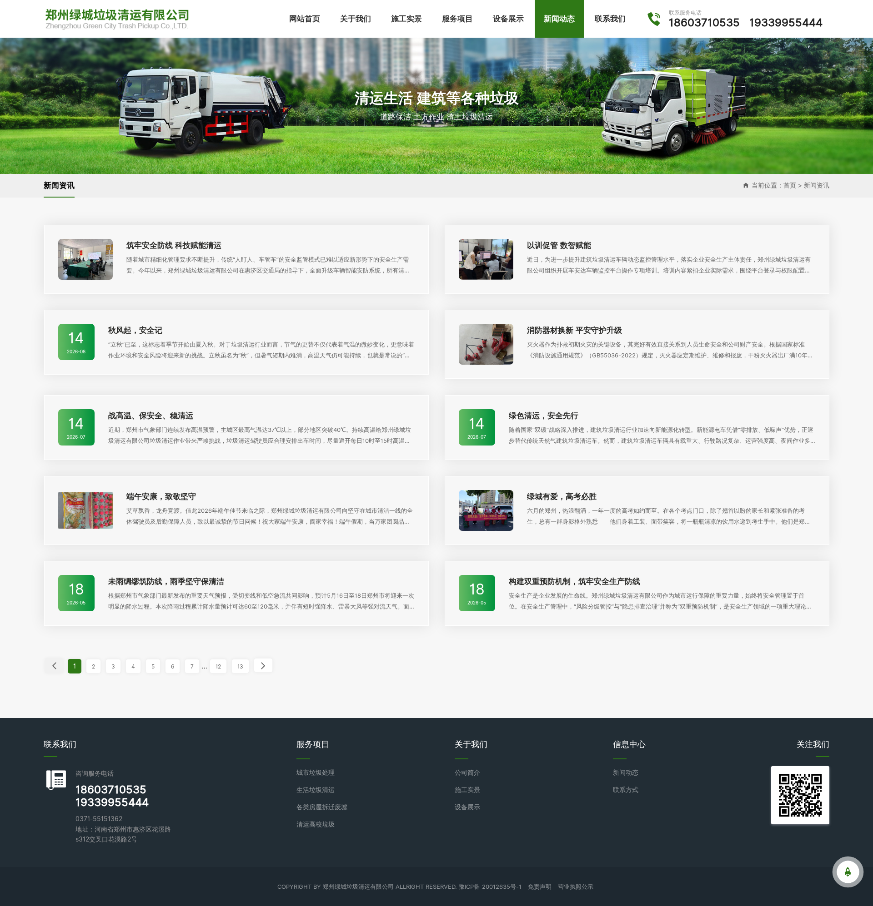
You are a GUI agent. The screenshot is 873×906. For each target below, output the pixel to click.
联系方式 (625, 789)
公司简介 (467, 772)
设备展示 (508, 18)
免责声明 (540, 886)
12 (218, 666)
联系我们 (610, 18)
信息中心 (629, 744)
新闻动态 (559, 18)
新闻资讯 (816, 185)
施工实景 (406, 18)
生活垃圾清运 (315, 789)
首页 (789, 185)
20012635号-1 (502, 886)
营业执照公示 (575, 886)
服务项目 (457, 18)
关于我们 (355, 18)
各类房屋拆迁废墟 (321, 807)
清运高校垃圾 (315, 824)
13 (240, 666)
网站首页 (304, 18)
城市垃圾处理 (315, 772)
